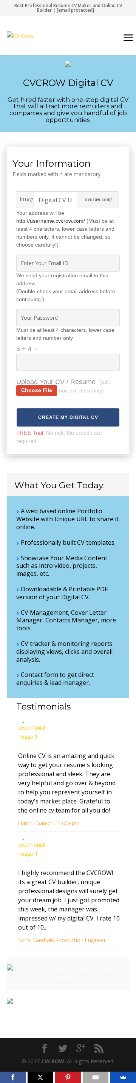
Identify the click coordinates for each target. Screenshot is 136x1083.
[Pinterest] (68, 1077)
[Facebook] (13, 1077)
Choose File (36, 390)
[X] (40, 1077)
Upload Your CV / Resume (56, 382)
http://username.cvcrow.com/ (50, 221)
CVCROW (52, 1061)
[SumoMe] (123, 1077)
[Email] (95, 1077)
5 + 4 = (27, 349)
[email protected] (75, 10)
